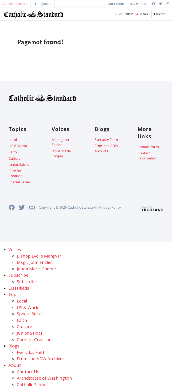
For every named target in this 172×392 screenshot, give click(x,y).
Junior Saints (19, 164)
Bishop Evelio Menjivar (39, 256)
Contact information (147, 155)
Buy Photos (138, 4)
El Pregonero (42, 4)
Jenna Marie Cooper (61, 153)
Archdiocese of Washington (44, 378)
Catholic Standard (15, 4)
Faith (13, 152)
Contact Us (28, 372)
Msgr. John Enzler (60, 142)
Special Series (20, 182)
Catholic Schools (33, 384)
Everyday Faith (106, 139)
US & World (18, 145)
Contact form (148, 147)
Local (13, 139)
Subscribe (159, 14)
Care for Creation (15, 173)
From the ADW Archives (106, 148)
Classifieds (18, 288)
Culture (15, 158)
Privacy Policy (110, 207)
